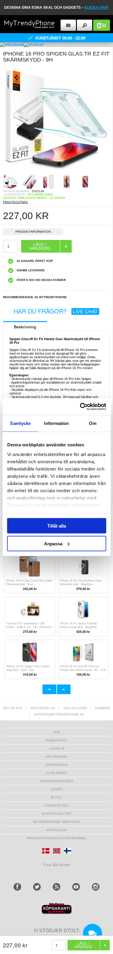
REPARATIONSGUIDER (56, 781)
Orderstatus (57, 765)
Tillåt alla (56, 525)
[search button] (84, 25)
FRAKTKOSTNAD (15, 202)
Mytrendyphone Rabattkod (56, 822)
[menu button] (68, 25)
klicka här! (97, 7)
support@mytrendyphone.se (59, 714)
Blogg (56, 797)
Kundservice (56, 740)
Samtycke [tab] (20, 423)
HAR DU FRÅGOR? (56, 311)
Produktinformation (33, 231)
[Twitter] (37, 887)
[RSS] (56, 887)
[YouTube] (76, 887)
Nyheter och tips (56, 814)
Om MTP (57, 789)
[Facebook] (17, 887)
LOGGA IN (56, 748)
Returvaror (56, 757)
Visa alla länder (56, 864)
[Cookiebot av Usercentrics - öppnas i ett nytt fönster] (80, 406)
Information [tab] (56, 423)
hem (56, 732)
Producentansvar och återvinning (56, 838)
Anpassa (53, 543)
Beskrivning (25, 327)
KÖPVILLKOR (57, 830)
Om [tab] (92, 423)
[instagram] (95, 887)
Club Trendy (56, 773)
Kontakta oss (56, 805)
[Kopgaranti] (56, 912)
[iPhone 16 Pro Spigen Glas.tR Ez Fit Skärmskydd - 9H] (56, 172)
